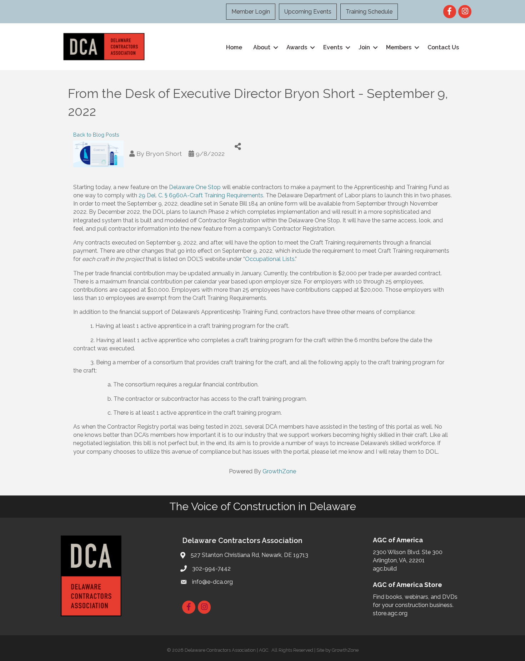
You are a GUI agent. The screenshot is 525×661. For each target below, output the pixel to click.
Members (398, 47)
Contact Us (443, 47)
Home (234, 47)
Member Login (250, 11)
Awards (296, 47)
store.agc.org (390, 613)
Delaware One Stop (195, 187)
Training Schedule (369, 11)
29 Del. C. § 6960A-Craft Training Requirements (201, 195)
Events (332, 47)
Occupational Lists (270, 259)
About (261, 47)
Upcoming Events (307, 11)
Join (364, 47)
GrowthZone (279, 471)
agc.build (385, 568)
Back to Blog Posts (96, 135)
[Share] (238, 147)
